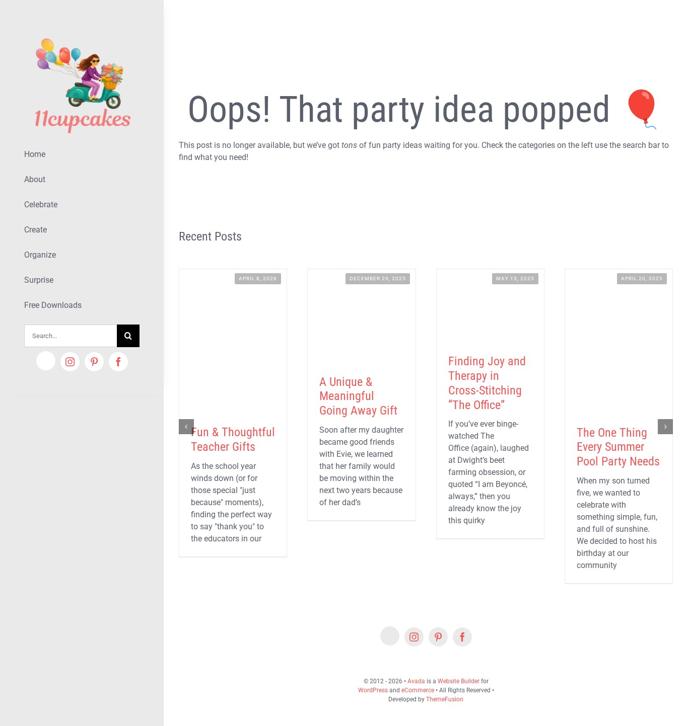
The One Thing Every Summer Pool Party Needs (618, 447)
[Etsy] (45, 360)
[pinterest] (94, 361)
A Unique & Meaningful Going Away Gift (358, 396)
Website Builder (458, 681)
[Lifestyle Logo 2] (82, 34)
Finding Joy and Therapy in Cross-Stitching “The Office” (487, 383)
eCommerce (417, 690)
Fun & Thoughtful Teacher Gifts (233, 439)
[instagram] (70, 361)
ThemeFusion (444, 699)
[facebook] (118, 361)
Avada (416, 681)
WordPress (373, 690)
